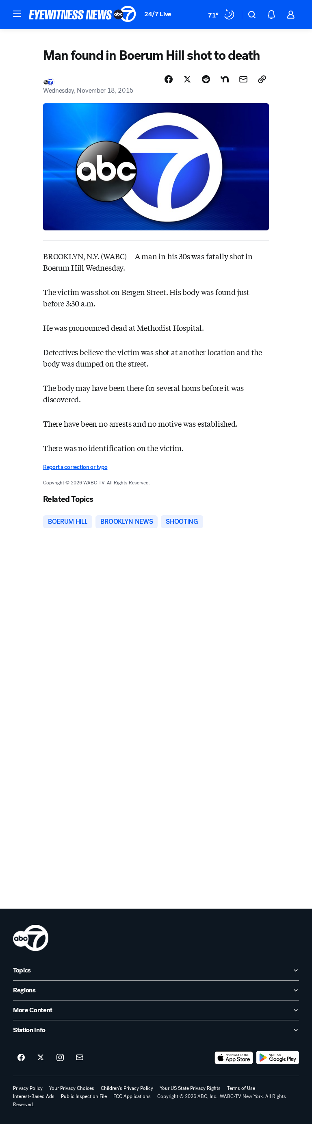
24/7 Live (157, 14)
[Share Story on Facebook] (169, 79)
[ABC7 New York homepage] (82, 15)
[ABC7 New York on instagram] (60, 1058)
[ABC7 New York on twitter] (40, 1058)
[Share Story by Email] (243, 79)
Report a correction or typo (75, 467)
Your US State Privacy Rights (190, 1088)
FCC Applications (132, 1096)
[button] (17, 14)
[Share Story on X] (187, 79)
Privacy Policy (28, 1088)
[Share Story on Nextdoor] (225, 79)
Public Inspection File (84, 1096)
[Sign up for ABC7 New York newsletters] (80, 1058)
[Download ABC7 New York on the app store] (234, 1057)
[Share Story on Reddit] (206, 79)
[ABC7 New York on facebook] (21, 1058)
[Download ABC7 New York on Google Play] (277, 1057)
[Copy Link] (262, 79)
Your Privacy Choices (71, 1088)
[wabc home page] (30, 938)
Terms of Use (241, 1088)
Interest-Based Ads (33, 1096)
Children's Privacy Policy (127, 1088)
